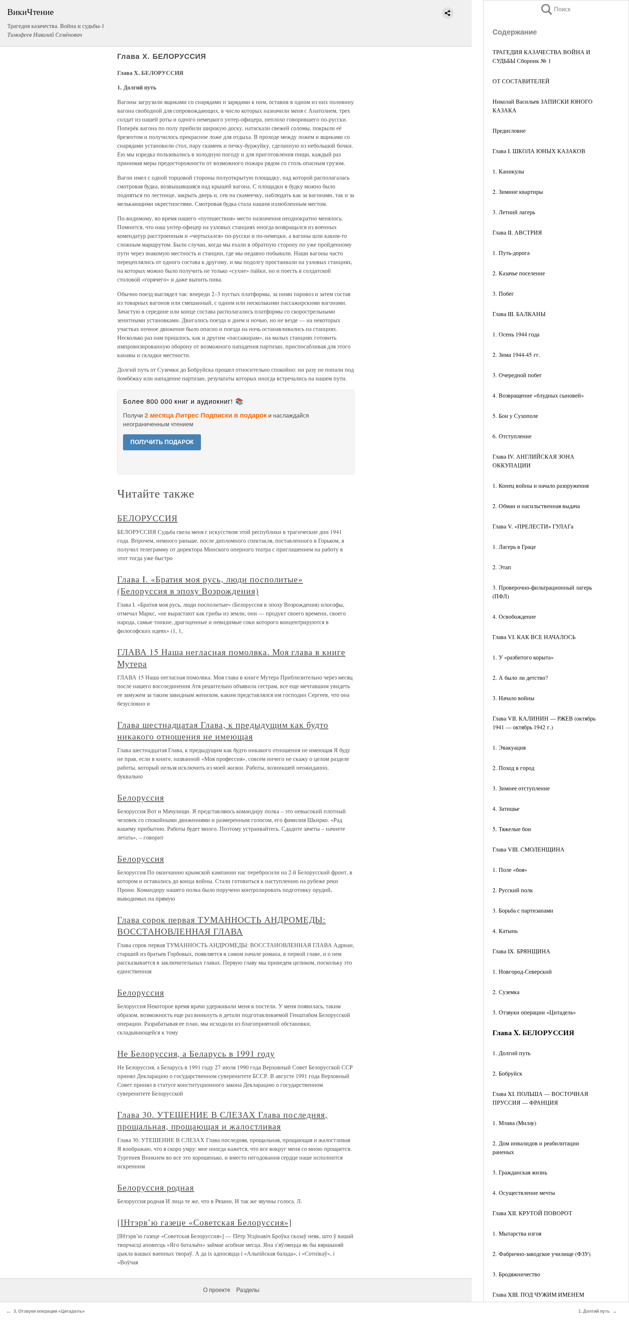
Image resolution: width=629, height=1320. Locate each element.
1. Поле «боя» (509, 869)
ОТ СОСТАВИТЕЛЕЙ (521, 81)
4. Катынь (505, 930)
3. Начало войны (513, 698)
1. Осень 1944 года (515, 334)
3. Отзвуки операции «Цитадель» (534, 1012)
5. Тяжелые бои (511, 829)
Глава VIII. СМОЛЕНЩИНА (528, 849)
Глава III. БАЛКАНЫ (519, 314)
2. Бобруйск (507, 1073)
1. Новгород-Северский (522, 971)
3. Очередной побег (517, 375)
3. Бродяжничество (516, 1274)
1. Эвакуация (509, 747)
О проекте (216, 1290)
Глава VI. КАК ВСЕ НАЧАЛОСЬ (533, 637)
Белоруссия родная (155, 1187)
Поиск (555, 9)
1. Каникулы (508, 171)
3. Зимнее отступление (521, 788)
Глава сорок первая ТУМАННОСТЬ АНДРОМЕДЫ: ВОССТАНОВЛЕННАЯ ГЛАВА (221, 925)
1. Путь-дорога (511, 252)
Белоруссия (140, 797)
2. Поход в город (513, 767)
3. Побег (503, 293)
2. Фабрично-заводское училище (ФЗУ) (541, 1253)
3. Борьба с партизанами (522, 910)
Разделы (248, 1290)
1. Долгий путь (511, 1053)
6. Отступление (511, 436)
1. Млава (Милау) (514, 1122)
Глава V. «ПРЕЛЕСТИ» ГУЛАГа (532, 526)
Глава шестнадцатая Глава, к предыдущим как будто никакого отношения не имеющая (222, 730)
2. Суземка (505, 992)
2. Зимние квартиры (517, 191)
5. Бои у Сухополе (515, 415)
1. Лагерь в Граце (514, 546)
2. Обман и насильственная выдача (536, 506)
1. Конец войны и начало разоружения (540, 485)
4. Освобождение (514, 616)
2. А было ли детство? (520, 677)
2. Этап (501, 567)
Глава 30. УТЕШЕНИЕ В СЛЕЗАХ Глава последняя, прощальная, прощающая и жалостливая (222, 1120)
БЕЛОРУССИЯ (147, 518)
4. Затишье (505, 808)
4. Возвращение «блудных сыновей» (538, 395)
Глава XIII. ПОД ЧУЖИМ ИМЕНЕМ (538, 1294)
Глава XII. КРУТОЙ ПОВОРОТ (532, 1213)
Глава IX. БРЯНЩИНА (521, 951)
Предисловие (509, 130)
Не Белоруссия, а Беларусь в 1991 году (196, 1053)
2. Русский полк (512, 890)
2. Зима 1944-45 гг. (516, 354)
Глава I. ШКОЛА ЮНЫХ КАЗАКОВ (538, 151)
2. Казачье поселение (518, 273)
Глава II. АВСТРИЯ (517, 232)
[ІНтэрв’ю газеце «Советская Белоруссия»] (204, 1222)
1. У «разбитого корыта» (523, 657)
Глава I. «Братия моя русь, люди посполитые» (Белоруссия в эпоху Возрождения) (210, 585)
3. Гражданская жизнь (519, 1172)
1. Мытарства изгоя (516, 1233)
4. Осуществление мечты (523, 1192)
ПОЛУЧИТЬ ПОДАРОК (162, 442)
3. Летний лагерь (513, 212)
